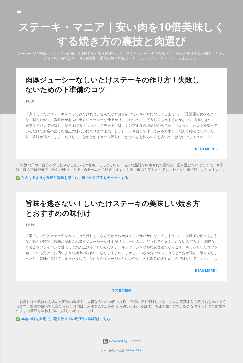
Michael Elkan (134, 350)
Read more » (206, 149)
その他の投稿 (121, 290)
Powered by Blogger (124, 341)
